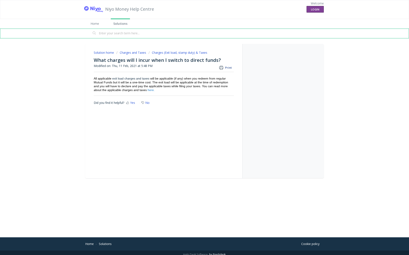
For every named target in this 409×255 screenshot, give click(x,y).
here (151, 90)
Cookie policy (310, 244)
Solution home (104, 53)
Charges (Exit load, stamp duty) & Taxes (179, 53)
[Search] (94, 33)
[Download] (196, 71)
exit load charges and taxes (130, 78)
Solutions (120, 24)
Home (95, 24)
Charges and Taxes (133, 53)
